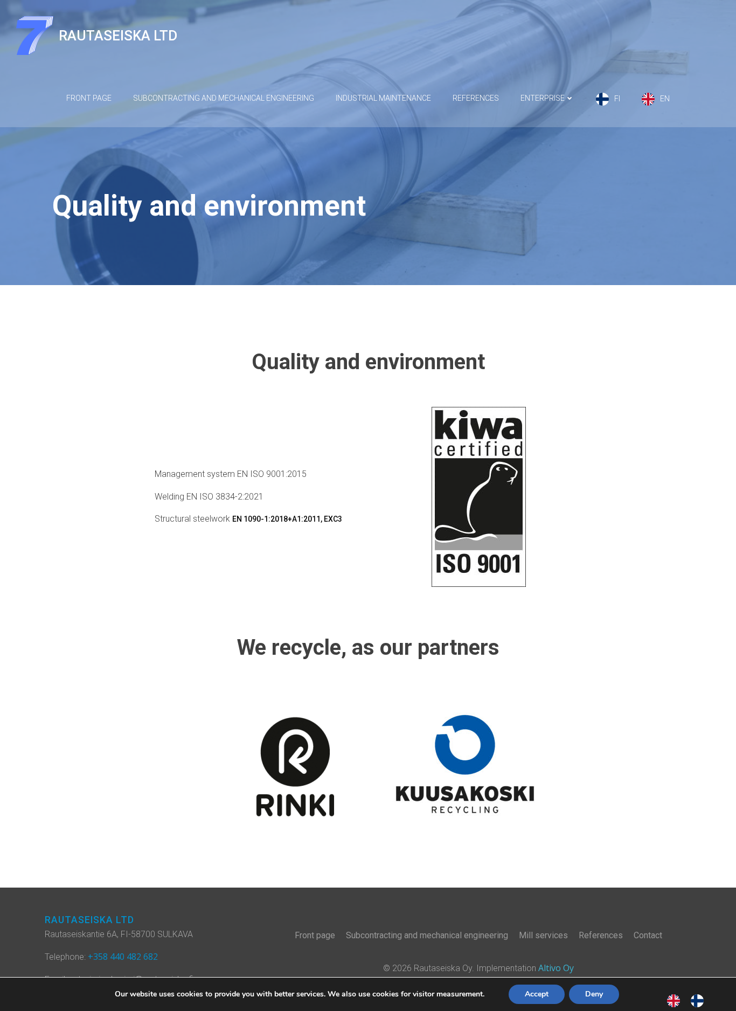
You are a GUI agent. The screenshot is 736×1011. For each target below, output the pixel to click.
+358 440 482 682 (123, 956)
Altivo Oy (556, 968)
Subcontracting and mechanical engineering (223, 98)
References (476, 98)
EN (665, 98)
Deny (594, 994)
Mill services (543, 935)
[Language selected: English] (690, 1000)
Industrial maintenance (383, 98)
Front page (89, 98)
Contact (648, 935)
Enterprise (542, 98)
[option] (699, 1000)
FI (617, 98)
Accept (536, 994)
